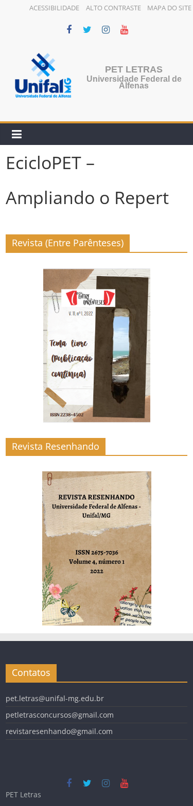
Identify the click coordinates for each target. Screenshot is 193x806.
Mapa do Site (169, 7)
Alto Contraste (113, 7)
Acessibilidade (54, 7)
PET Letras (134, 69)
